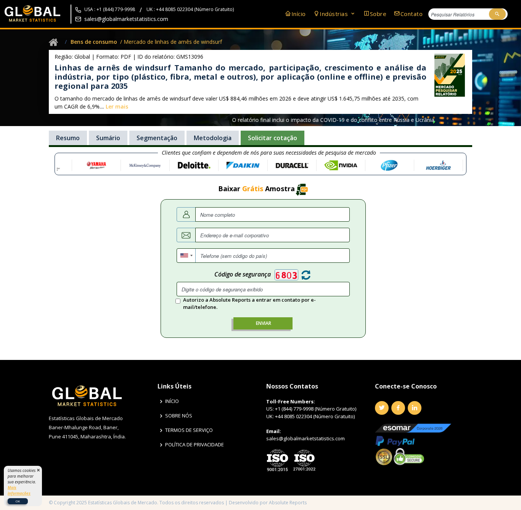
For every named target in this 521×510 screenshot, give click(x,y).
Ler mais (117, 106)
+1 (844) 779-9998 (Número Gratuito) (315, 408)
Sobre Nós (178, 415)
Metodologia (213, 138)
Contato (411, 14)
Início (298, 14)
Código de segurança (242, 274)
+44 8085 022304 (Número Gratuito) (315, 416)
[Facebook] (398, 408)
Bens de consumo (94, 41)
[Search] (497, 14)
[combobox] (186, 255)
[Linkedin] (414, 408)
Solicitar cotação (272, 138)
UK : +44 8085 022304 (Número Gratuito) (190, 9)
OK (18, 501)
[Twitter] (382, 408)
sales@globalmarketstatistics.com (126, 18)
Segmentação (157, 138)
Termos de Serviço (189, 430)
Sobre (378, 14)
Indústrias (335, 14)
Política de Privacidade (194, 444)
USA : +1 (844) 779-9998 (109, 9)
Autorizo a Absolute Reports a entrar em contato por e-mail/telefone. (249, 303)
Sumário (108, 138)
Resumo (68, 138)
